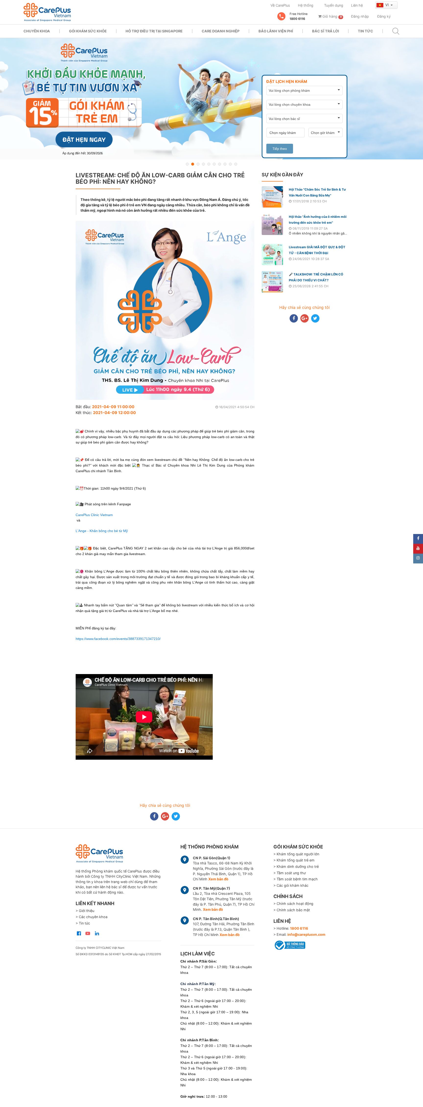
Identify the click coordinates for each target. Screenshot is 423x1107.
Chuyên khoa (37, 31)
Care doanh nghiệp (220, 31)
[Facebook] (418, 539)
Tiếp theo (279, 149)
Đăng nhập (360, 16)
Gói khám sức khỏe (88, 31)
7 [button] (219, 164)
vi (387, 5)
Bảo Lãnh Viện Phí (275, 31)
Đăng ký (384, 16)
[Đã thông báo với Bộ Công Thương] (289, 944)
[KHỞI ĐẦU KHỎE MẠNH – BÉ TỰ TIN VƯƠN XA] (211, 98)
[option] (211, 98)
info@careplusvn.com (306, 934)
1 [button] (187, 164)
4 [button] (203, 164)
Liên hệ (357, 5)
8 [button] (224, 164)
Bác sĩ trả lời (325, 31)
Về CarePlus (280, 5)
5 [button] (208, 164)
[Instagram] (418, 558)
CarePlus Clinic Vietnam (94, 515)
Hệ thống (305, 5)
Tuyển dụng (333, 5)
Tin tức (365, 31)
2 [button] (192, 164)
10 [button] (235, 164)
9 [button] (230, 164)
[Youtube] (418, 549)
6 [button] (214, 164)
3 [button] (198, 164)
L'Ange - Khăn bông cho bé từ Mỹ (102, 531)
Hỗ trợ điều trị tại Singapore (154, 31)
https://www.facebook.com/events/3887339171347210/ (118, 639)
